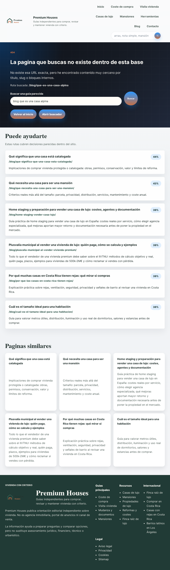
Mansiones (127, 16)
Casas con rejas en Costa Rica (156, 514)
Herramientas (150, 16)
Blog (137, 26)
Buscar (130, 98)
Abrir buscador (52, 114)
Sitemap (103, 559)
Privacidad (105, 550)
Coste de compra (122, 6)
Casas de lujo (104, 16)
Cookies (103, 555)
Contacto (153, 26)
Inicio (100, 6)
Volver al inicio (23, 114)
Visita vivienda (149, 6)
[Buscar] (157, 35)
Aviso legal (105, 546)
